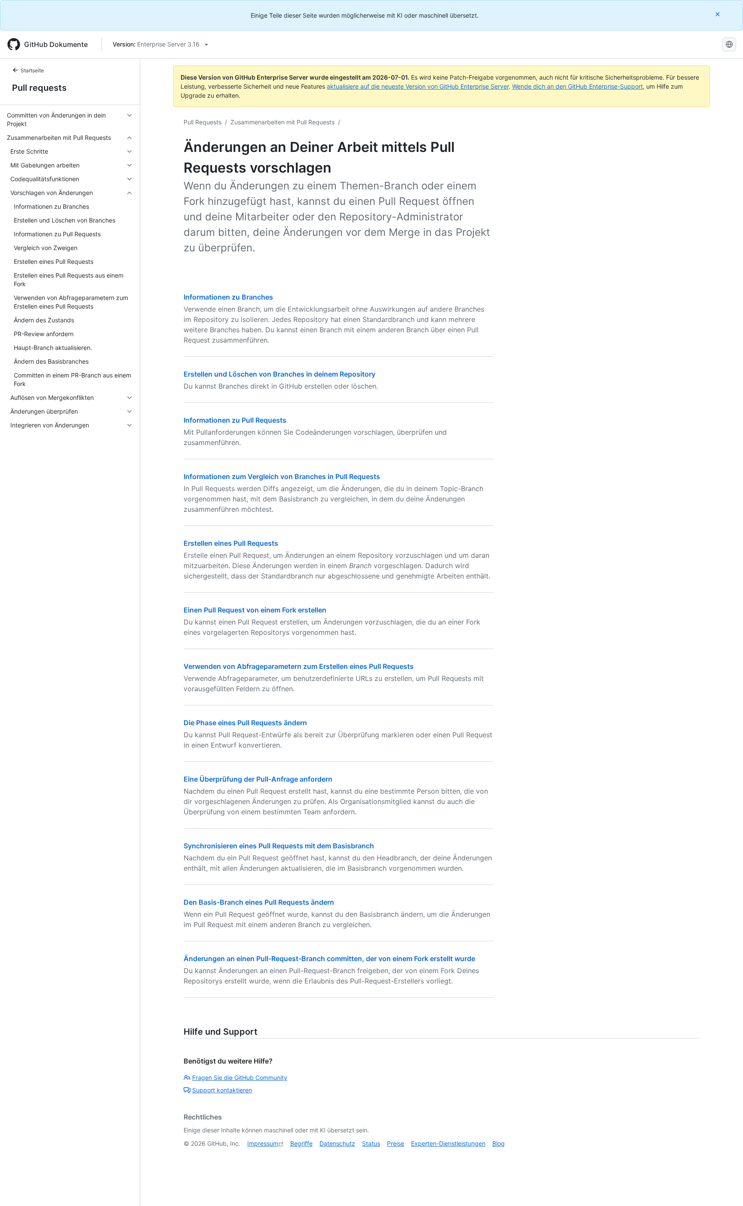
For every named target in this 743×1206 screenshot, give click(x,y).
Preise (395, 1143)
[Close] (718, 14)
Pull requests (39, 88)
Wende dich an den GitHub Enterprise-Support (577, 86)
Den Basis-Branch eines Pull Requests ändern (259, 902)
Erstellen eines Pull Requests (231, 543)
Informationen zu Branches (228, 297)
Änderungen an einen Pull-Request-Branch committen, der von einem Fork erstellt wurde (329, 958)
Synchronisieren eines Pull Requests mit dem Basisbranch (279, 845)
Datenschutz (337, 1143)
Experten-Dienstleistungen (448, 1143)
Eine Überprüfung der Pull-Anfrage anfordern (258, 779)
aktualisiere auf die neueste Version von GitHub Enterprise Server (418, 86)
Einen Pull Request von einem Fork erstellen (255, 610)
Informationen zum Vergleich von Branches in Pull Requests (282, 476)
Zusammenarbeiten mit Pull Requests (282, 122)
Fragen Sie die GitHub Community (239, 1077)
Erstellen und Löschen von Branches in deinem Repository (279, 374)
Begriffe (301, 1143)
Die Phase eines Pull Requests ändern (245, 722)
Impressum (262, 1143)
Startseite (32, 70)
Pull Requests (202, 122)
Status (371, 1143)
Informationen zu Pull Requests (235, 420)
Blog (498, 1143)
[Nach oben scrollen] (724, 1187)
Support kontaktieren (222, 1090)
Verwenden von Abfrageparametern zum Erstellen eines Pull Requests (299, 666)
